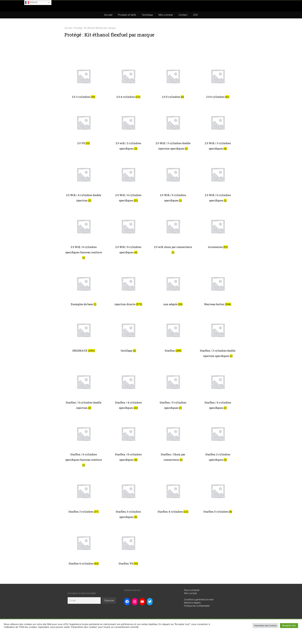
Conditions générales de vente (198, 599)
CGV (195, 14)
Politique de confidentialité (197, 606)
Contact (183, 14)
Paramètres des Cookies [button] (265, 625)
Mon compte (166, 14)
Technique (147, 14)
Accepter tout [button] (289, 625)
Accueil (108, 14)
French (33, 2)
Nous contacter (192, 590)
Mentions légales (192, 602)
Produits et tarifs (127, 14)
